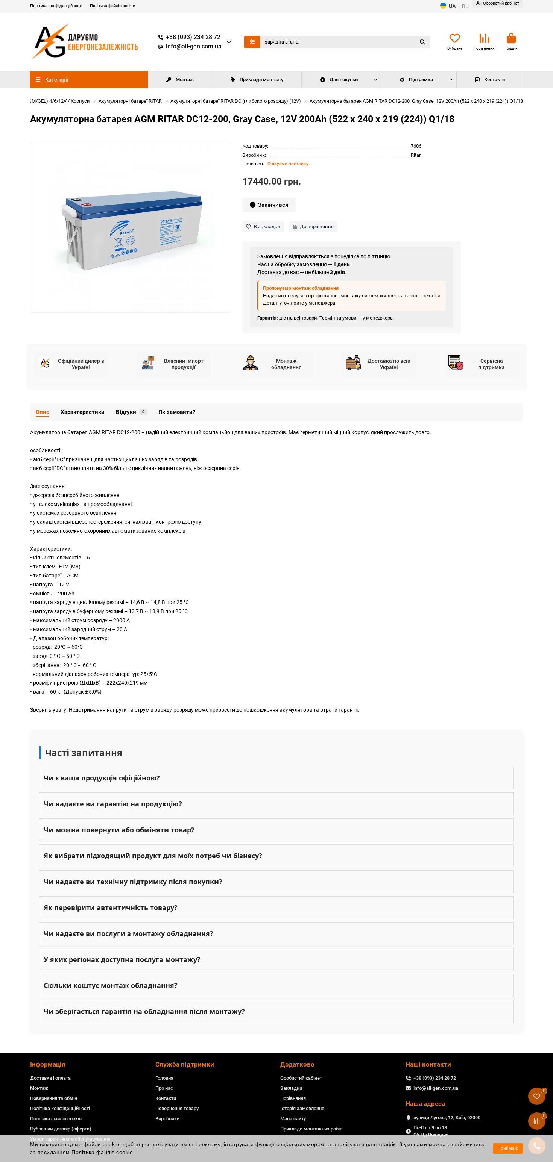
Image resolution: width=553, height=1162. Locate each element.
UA (452, 6)
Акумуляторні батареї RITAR (130, 101)
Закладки (291, 1088)
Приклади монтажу (261, 79)
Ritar (416, 155)
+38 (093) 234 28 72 (193, 37)
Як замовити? (177, 412)
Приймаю (507, 1148)
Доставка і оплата (50, 1078)
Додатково (297, 1064)
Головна (164, 1078)
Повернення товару (177, 1108)
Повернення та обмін (53, 1098)
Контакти (494, 79)
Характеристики (83, 412)
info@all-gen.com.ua (194, 46)
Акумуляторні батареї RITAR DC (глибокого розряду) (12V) (235, 101)
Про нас (164, 1088)
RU (465, 6)
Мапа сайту (293, 1118)
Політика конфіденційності (56, 5)
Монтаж (185, 79)
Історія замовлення (302, 1108)
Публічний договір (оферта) (60, 1129)
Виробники (167, 1118)
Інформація (47, 1064)
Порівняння (293, 1098)
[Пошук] (422, 42)
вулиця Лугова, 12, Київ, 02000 (446, 1117)
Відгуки (130, 412)
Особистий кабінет (301, 1078)
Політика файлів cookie (112, 5)
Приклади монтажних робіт (311, 1129)
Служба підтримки (184, 1064)
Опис (42, 412)
